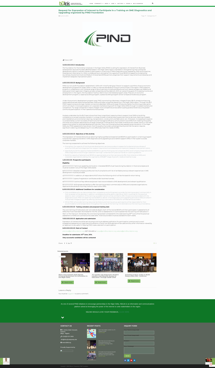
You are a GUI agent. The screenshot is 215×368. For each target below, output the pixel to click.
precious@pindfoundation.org (73, 231)
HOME (91, 3)
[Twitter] (128, 360)
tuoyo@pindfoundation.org (106, 231)
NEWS (106, 3)
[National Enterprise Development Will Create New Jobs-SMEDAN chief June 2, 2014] (5, 361)
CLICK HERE (124, 312)
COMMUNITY (98, 3)
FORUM (128, 3)
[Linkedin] (134, 360)
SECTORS (120, 3)
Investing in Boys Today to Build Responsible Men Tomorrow (137, 275)
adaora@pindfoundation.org (127, 231)
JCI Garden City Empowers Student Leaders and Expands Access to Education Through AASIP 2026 (105, 276)
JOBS (112, 3)
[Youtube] (131, 360)
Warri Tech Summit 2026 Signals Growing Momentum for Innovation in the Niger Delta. (73, 276)
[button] (99, 3)
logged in (71, 294)
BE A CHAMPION (138, 3)
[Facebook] (125, 360)
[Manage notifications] (211, 364)
